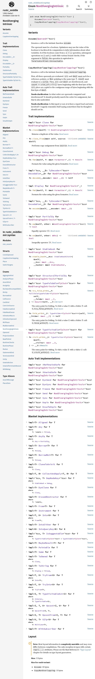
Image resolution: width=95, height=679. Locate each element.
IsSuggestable (54, 533)
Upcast (50, 605)
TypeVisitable (50, 329)
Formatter (59, 160)
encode (35, 208)
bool (34, 227)
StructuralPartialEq (54, 275)
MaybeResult (46, 543)
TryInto (46, 584)
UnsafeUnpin (49, 407)
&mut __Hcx (47, 262)
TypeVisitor (57, 337)
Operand (47, 19)
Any (40, 427)
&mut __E (66, 208)
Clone (45, 122)
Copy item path (67, 6)
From (41, 506)
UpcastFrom (39, 611)
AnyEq (42, 436)
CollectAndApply (52, 473)
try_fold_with (40, 291)
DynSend (46, 380)
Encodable (34, 204)
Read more (63, 134)
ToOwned (43, 556)
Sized (47, 432)
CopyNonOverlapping (67, 22)
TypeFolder (55, 313)
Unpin (45, 402)
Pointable (44, 547)
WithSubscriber (47, 629)
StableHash (48, 249)
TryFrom (46, 575)
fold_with (37, 313)
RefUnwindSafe (52, 364)
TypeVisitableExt (52, 594)
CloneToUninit (47, 464)
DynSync (46, 384)
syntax (47, 3)
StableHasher (58, 265)
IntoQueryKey (46, 529)
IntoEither (45, 524)
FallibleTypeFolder (39, 293)
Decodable (34, 173)
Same (41, 552)
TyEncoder (54, 201)
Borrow (42, 445)
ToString (44, 565)
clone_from (38, 139)
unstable (82, 139)
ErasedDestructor (49, 497)
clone (35, 130)
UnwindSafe (50, 372)
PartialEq (48, 216)
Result (78, 160)
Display (39, 186)
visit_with (38, 337)
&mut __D (58, 178)
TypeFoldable (50, 283)
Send (45, 393)
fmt (34, 160)
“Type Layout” (85, 649)
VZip (45, 619)
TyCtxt (63, 283)
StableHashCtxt (62, 256)
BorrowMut (44, 455)
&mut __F (49, 299)
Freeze (46, 389)
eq (33, 224)
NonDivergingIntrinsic (41, 125)
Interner (38, 599)
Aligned (43, 422)
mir (42, 3)
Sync (45, 398)
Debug (45, 152)
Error (58, 302)
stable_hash (38, 256)
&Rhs (54, 235)
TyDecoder (54, 170)
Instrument (45, 510)
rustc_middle (34, 3)
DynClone (44, 487)
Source (31, 9)
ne (33, 235)
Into (45, 515)
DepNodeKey (52, 478)
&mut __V (51, 343)
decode (35, 178)
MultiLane (39, 625)
